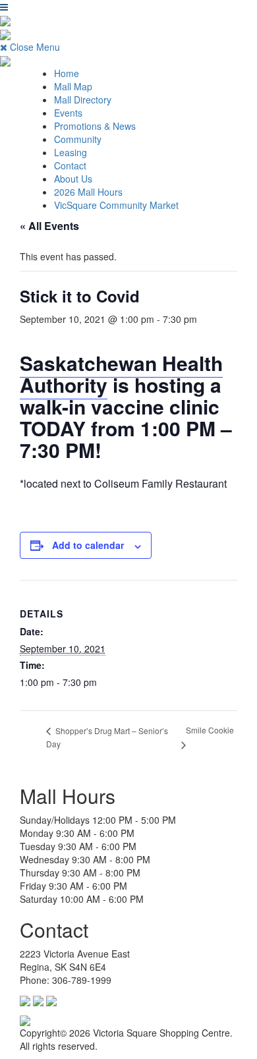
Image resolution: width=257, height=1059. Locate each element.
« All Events (49, 225)
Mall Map (73, 86)
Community (77, 139)
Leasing (70, 152)
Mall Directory (82, 99)
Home (66, 73)
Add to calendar (88, 545)
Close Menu (33, 46)
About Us (73, 178)
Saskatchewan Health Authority (121, 374)
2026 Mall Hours (88, 191)
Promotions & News (95, 125)
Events (68, 112)
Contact (70, 165)
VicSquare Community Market (116, 205)
